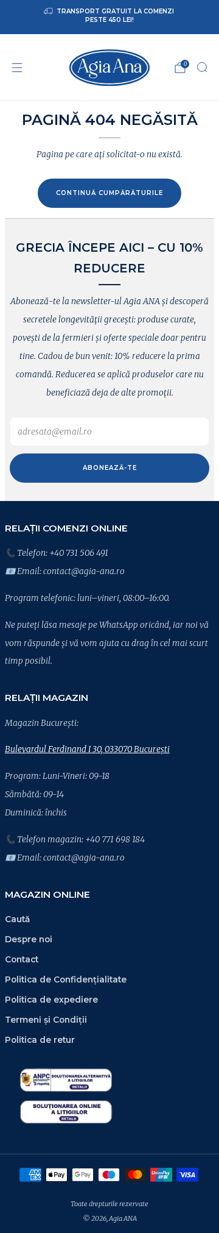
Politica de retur (40, 1040)
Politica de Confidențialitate (66, 979)
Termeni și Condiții (46, 1020)
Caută (17, 919)
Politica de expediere (51, 999)
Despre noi (28, 939)
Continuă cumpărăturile (109, 193)
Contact (21, 959)
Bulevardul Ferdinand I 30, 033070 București (87, 749)
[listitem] (109, 17)
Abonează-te (110, 468)
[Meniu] (17, 68)
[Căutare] (202, 67)
